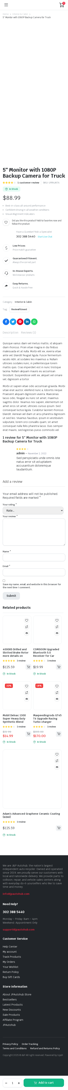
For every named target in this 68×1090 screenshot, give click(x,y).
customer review (28, 182)
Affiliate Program (13, 1019)
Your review (10, 516)
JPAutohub (9, 1025)
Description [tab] (10, 332)
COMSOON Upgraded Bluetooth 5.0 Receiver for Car (46, 652)
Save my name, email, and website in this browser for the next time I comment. (32, 586)
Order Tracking (30, 1044)
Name (7, 551)
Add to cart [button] (28, 667)
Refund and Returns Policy (45, 1048)
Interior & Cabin (20, 14)
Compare (26, 626)
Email (6, 566)
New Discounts (12, 1009)
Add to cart (46, 1082)
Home (6, 14)
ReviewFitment (19, 309)
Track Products (12, 956)
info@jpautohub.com (16, 893)
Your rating (10, 504)
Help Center (10, 946)
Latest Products (13, 1004)
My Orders (9, 961)
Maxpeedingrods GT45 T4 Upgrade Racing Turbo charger (47, 718)
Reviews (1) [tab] (28, 332)
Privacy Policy (10, 1044)
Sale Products (11, 1014)
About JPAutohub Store (17, 994)
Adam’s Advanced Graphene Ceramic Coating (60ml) (31, 815)
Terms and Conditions (15, 1048)
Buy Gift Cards (11, 977)
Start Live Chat (45, 236)
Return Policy (11, 972)
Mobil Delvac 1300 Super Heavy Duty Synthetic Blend (14, 718)
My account (10, 951)
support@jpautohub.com (18, 929)
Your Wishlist (10, 967)
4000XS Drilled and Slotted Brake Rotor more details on (15, 652)
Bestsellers (10, 999)
